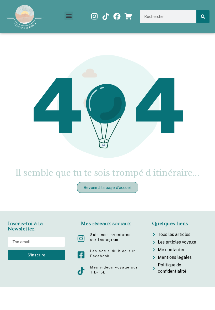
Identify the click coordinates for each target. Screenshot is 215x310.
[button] (68, 16)
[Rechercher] (202, 16)
